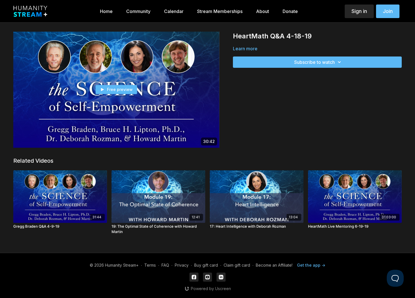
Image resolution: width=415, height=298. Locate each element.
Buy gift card (206, 265)
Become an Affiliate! (274, 265)
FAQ (165, 265)
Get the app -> (311, 265)
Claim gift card (237, 265)
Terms (150, 265)
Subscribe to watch (314, 62)
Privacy (182, 265)
